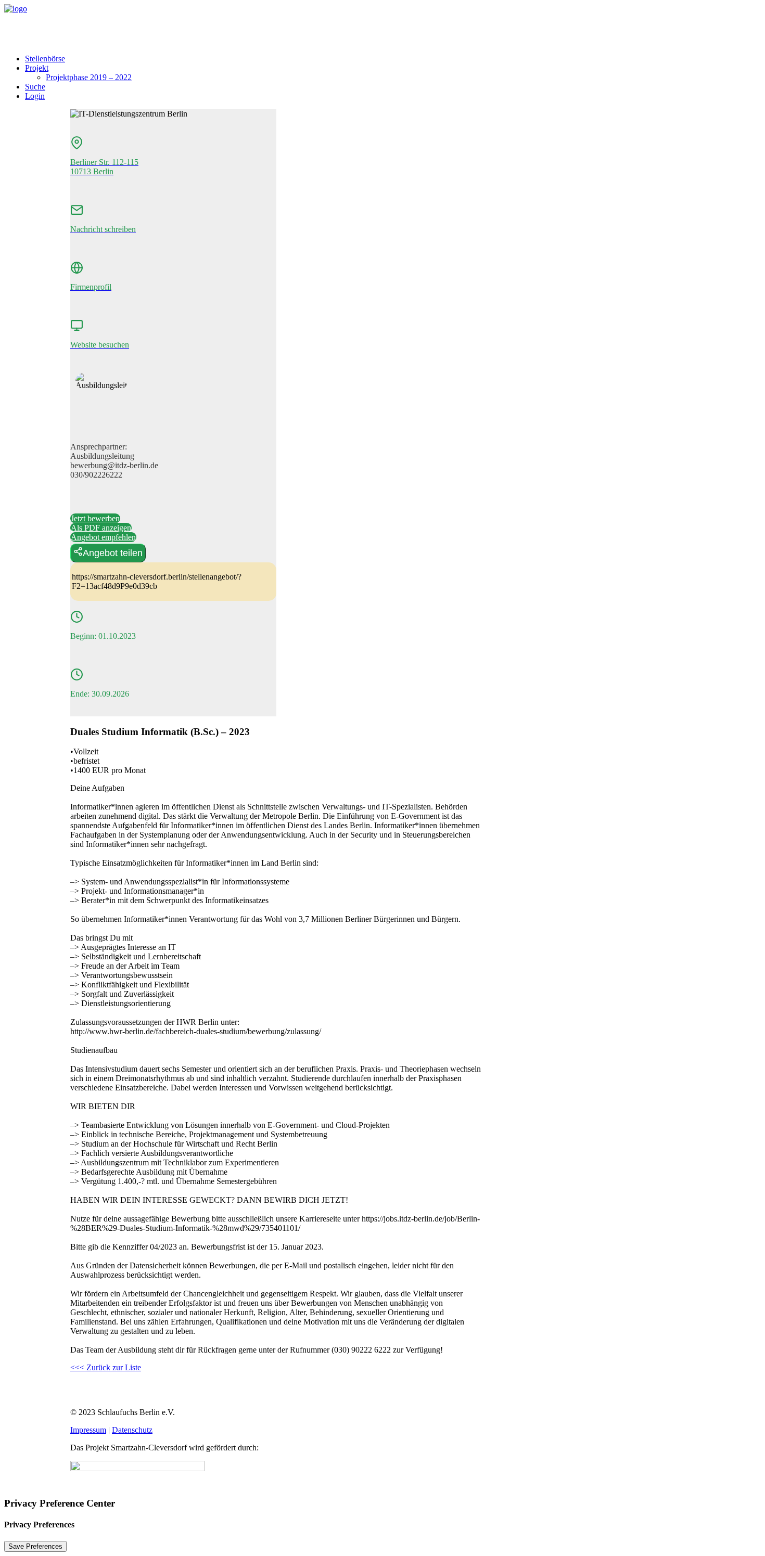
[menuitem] (393, 58)
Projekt (36, 67)
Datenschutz (132, 1429)
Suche (35, 86)
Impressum (88, 1429)
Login (35, 96)
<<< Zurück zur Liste (105, 1367)
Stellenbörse (45, 58)
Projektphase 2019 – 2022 (89, 77)
